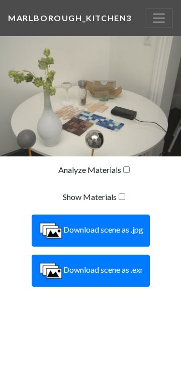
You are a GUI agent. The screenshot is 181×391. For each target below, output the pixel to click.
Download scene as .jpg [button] (103, 229)
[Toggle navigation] (159, 18)
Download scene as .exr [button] (103, 269)
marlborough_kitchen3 (70, 18)
